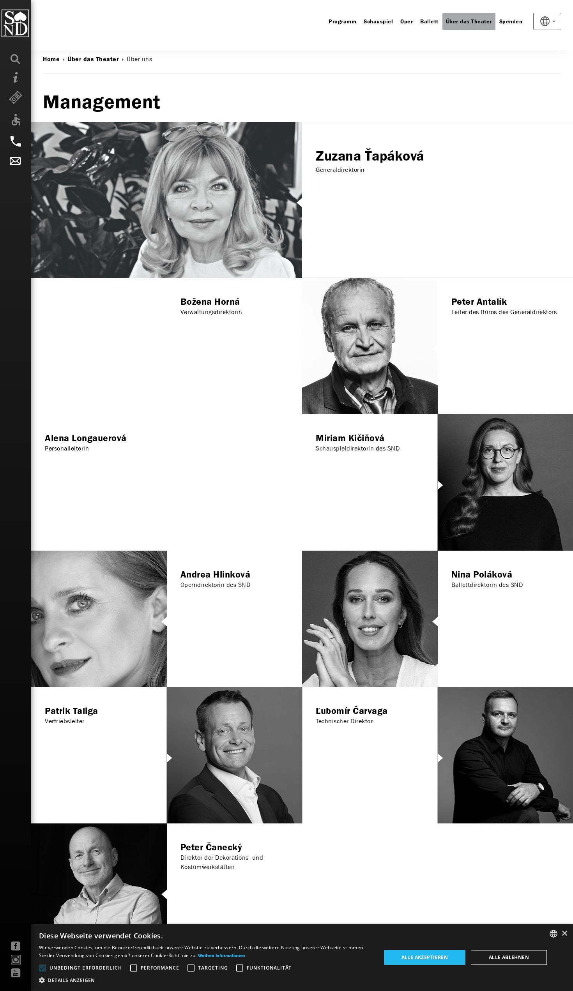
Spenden (511, 21)
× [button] (564, 933)
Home (51, 59)
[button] (205, 980)
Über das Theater (469, 21)
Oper (406, 21)
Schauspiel (378, 21)
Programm (342, 21)
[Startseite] (31, 23)
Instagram (16, 960)
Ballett (429, 21)
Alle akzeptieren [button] (424, 957)
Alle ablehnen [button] (509, 957)
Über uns (139, 59)
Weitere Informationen (221, 956)
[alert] (286, 957)
